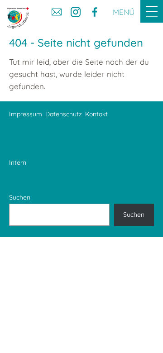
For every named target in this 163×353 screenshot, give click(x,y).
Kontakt (96, 114)
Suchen (19, 197)
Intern (17, 162)
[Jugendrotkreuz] (18, 18)
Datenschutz (63, 114)
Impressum (25, 114)
